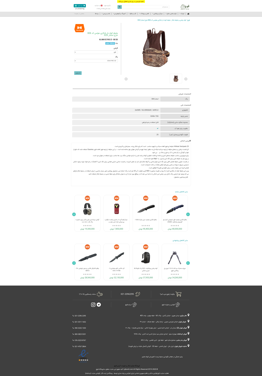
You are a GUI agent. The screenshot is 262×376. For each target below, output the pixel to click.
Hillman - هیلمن (110, 43)
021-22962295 (127, 294)
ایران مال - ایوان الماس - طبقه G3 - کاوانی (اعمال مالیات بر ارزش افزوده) (151, 346)
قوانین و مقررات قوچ (168, 304)
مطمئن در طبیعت (79, 13)
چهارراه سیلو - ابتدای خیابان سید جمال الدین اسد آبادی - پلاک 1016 (155, 334)
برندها (96, 13)
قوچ (188, 20)
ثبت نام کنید (98, 6)
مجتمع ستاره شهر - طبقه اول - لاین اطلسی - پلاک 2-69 (158, 340)
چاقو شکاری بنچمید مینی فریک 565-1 (146, 220)
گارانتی (116, 48)
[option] (156, 78)
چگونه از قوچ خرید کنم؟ (167, 294)
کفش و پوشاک (144, 13)
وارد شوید (106, 6)
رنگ (116, 57)
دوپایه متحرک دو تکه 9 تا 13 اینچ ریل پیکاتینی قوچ (175, 269)
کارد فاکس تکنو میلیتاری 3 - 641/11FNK (116, 269)
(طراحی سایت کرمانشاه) (92, 373)
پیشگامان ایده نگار (107, 373)
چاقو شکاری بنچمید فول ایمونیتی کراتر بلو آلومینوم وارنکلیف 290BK (175, 221)
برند (116, 43)
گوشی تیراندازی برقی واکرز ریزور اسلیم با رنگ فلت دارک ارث (87, 221)
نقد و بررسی (106, 13)
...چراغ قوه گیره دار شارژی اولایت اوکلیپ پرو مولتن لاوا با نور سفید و (116, 221)
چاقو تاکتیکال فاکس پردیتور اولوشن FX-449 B (87, 269)
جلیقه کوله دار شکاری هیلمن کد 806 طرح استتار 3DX (154, 20)
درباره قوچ (128, 304)
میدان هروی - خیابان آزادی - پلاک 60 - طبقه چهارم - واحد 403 (159, 315)
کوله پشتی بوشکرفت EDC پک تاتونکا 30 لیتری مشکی (145, 269)
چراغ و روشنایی (157, 13)
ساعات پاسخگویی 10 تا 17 (87, 294)
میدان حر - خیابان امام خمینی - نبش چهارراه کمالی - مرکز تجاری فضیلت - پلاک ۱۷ (150, 328)
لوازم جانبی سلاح (171, 13)
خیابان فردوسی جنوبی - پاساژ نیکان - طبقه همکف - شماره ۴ (159, 322)
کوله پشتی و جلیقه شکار (179, 20)
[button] (126, 78)
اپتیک (182, 13)
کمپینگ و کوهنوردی (120, 13)
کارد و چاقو (133, 13)
